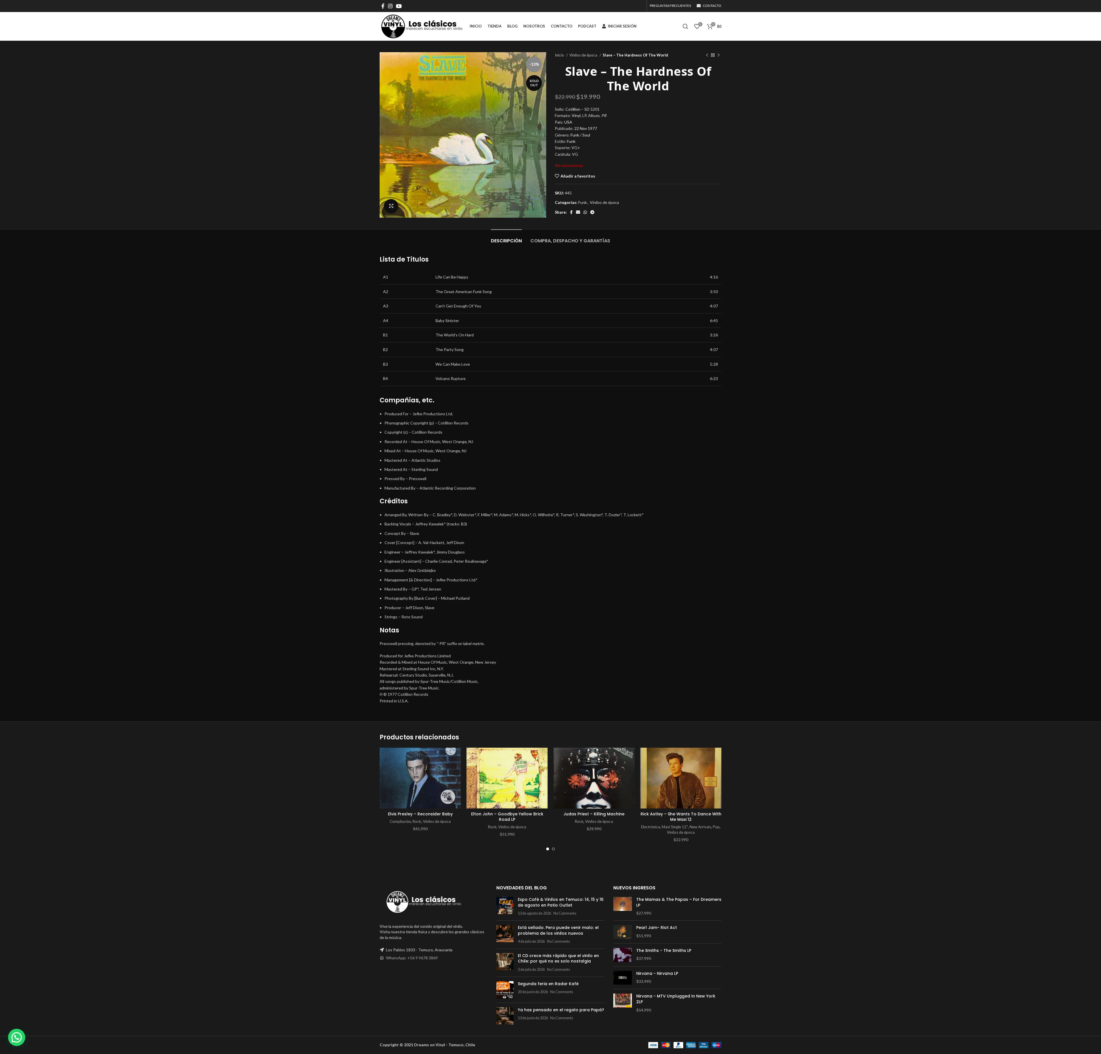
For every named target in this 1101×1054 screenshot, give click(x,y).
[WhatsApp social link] (585, 212)
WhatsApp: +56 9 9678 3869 (412, 957)
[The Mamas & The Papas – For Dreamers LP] (622, 906)
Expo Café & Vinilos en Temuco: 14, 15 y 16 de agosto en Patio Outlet (561, 902)
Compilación (400, 821)
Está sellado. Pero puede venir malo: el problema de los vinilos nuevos (558, 930)
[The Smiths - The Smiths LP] (622, 955)
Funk (571, 141)
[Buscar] (685, 26)
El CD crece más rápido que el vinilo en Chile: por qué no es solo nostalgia (558, 958)
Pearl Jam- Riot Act (656, 927)
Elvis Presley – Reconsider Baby (420, 814)
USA (568, 122)
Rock (417, 821)
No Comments (564, 913)
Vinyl (576, 115)
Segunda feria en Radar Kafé (548, 984)
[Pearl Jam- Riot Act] (622, 932)
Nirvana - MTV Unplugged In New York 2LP (675, 999)
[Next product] (718, 55)
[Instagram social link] (390, 6)
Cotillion (572, 109)
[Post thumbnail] (505, 906)
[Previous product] (707, 55)
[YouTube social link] (398, 6)
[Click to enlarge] (391, 206)
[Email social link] (578, 212)
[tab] (506, 238)
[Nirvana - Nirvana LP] (622, 978)
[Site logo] (422, 26)
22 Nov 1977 (585, 128)
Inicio (560, 55)
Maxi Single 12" (675, 827)
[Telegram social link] (592, 212)
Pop (716, 827)
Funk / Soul (580, 135)
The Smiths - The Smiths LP (663, 950)
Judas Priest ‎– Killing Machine (593, 814)
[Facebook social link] (383, 6)
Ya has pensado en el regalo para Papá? (561, 1010)
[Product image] (420, 778)
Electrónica (650, 827)
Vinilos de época (583, 55)
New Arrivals (700, 827)
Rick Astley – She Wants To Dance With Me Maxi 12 (681, 817)
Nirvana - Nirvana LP (657, 973)
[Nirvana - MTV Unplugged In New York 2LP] (622, 1003)
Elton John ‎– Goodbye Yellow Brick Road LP (507, 817)
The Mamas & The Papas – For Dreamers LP (678, 902)
